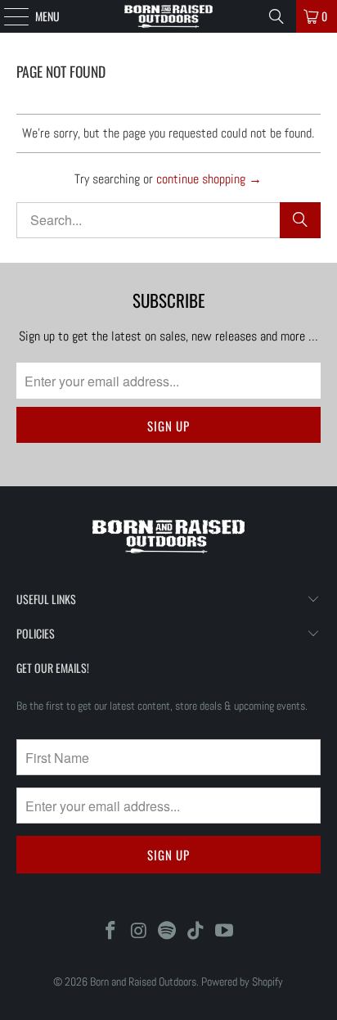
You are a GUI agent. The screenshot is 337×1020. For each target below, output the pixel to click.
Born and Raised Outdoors (143, 981)
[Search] (276, 16)
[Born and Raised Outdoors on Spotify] (167, 932)
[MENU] (7, 16)
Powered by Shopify (242, 981)
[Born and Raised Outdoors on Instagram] (139, 932)
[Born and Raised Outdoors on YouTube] (225, 932)
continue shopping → (209, 178)
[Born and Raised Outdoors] (168, 16)
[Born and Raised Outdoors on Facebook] (111, 932)
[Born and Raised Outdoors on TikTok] (196, 932)
